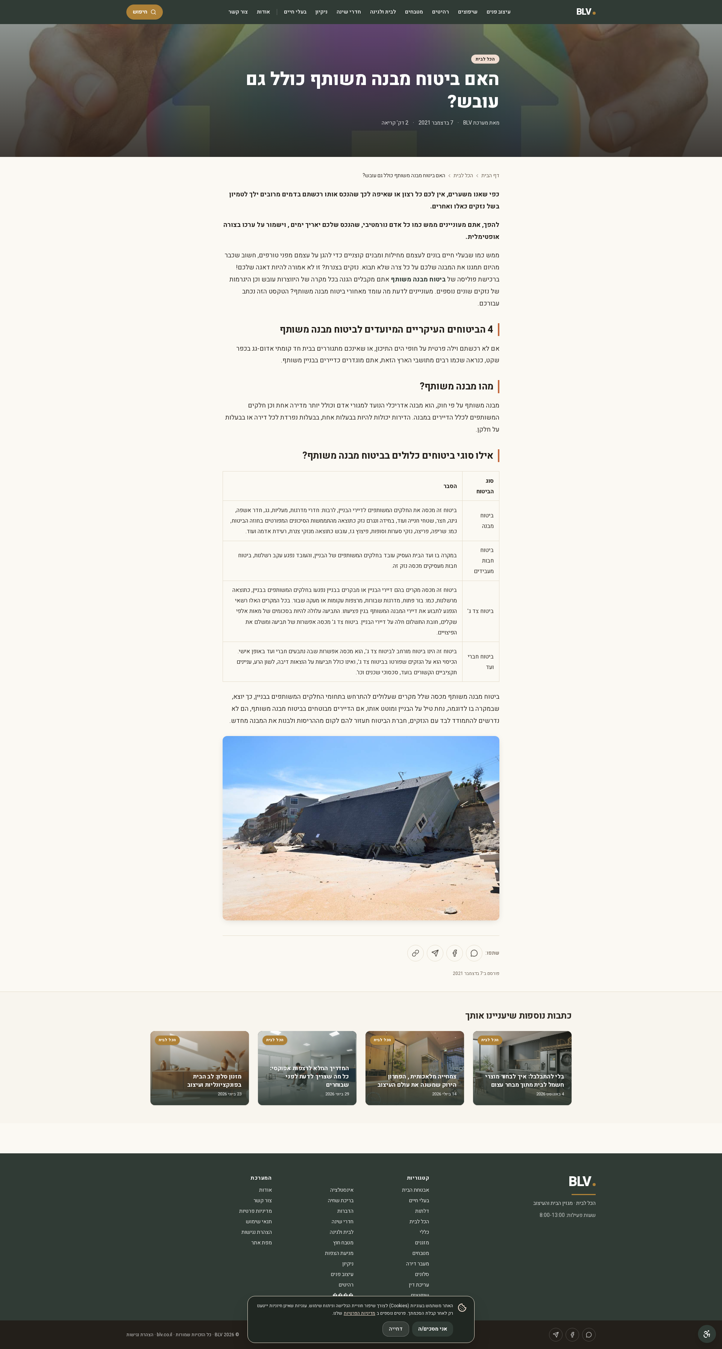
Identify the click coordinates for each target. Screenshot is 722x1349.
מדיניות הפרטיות (359, 1313)
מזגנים (422, 1243)
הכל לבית (485, 59)
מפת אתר (261, 1243)
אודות (263, 12)
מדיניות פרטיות (255, 1211)
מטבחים (414, 12)
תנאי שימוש (259, 1222)
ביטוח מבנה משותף (418, 279)
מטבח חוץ (343, 1243)
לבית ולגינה (383, 12)
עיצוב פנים (499, 12)
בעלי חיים (295, 12)
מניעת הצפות (339, 1253)
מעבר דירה (417, 1264)
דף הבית (490, 175)
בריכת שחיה (340, 1201)
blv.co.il (164, 1334)
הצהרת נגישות (256, 1232)
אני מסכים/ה (432, 1329)
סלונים (422, 1274)
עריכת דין (419, 1285)
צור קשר (238, 12)
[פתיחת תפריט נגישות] (707, 1334)
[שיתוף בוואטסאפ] (474, 953)
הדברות (345, 1211)
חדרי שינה (349, 12)
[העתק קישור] (415, 953)
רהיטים (440, 12)
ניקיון (321, 12)
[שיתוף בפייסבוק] (454, 953)
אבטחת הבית (415, 1190)
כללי (424, 1232)
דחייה (396, 1329)
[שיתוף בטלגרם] (435, 953)
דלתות (422, 1211)
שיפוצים (468, 12)
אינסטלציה (341, 1190)
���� (342, 1295)
